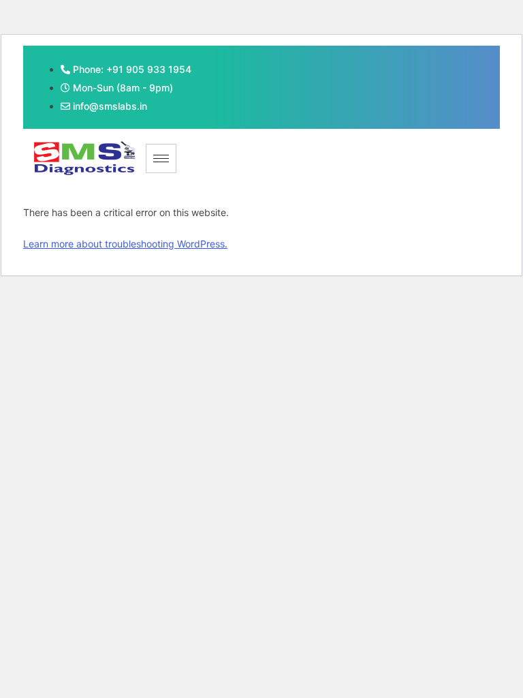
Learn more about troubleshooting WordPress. (125, 243)
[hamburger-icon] (161, 158)
